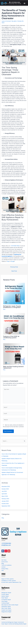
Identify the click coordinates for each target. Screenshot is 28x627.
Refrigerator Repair (6, 592)
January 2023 (5, 501)
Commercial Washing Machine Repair (17, 624)
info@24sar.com (6, 545)
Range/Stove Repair (6, 611)
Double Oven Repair (6, 610)
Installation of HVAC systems (8, 580)
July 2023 (4, 491)
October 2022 (5, 503)
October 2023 (5, 489)
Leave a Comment (6, 21)
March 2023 (5, 496)
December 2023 (6, 486)
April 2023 (4, 493)
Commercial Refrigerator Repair (9, 622)
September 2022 (6, 506)
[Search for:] (14, 441)
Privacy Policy (4, 568)
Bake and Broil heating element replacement (13, 367)
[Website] (14, 420)
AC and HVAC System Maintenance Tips (11, 582)
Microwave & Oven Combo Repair (9, 605)
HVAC (3, 573)
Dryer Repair (4, 598)
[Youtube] (9, 551)
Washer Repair (5, 596)
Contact (4, 538)
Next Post (14, 271)
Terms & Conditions (6, 565)
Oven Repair (4, 601)
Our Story (3, 560)
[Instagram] (6, 551)
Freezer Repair (5, 594)
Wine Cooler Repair (6, 608)
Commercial (5, 617)
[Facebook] (2, 551)
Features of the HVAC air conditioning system (11, 336)
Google (12, 261)
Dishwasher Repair (6, 606)
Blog (4, 309)
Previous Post (14, 267)
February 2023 (5, 498)
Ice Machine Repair (6, 599)
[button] (24, 3)
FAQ (2, 570)
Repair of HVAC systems (7, 579)
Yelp (8, 261)
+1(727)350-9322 (14, 245)
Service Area (4, 561)
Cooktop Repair (5, 603)
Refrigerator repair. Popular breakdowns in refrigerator (12, 306)
